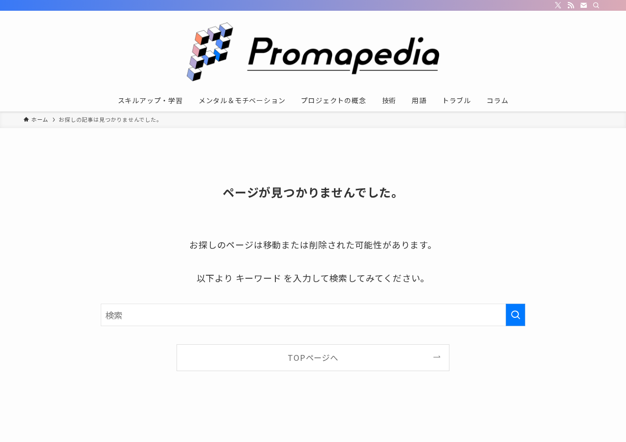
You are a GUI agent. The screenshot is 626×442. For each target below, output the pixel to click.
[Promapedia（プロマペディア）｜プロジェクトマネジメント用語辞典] (313, 51)
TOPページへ (313, 357)
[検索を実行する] (515, 315)
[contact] (583, 5)
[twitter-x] (558, 5)
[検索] (596, 5)
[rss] (570, 5)
